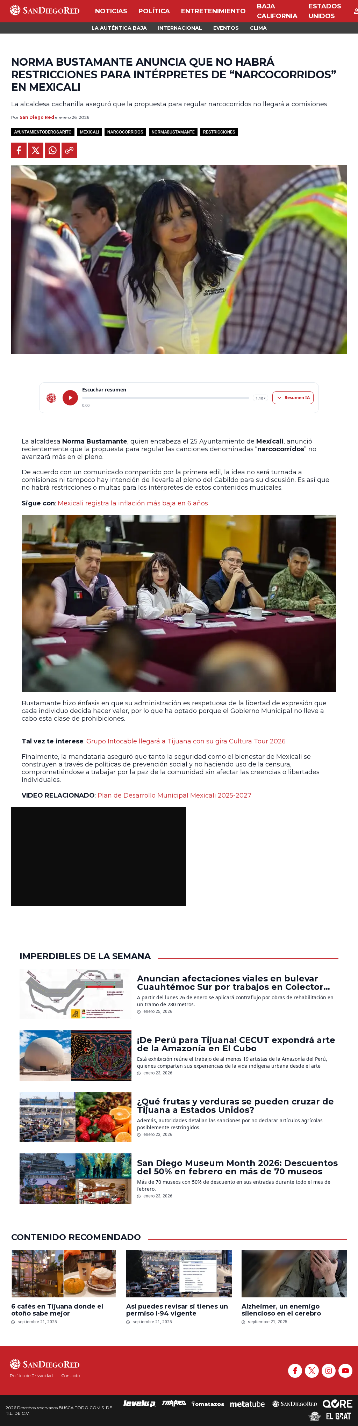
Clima (258, 28)
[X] (312, 1371)
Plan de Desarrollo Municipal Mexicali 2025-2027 (174, 795)
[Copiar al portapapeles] (69, 150)
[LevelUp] (139, 1403)
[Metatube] (247, 1403)
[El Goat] (338, 1416)
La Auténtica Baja (119, 28)
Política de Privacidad (31, 1375)
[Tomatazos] (207, 1403)
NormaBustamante (173, 132)
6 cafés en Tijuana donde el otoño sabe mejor (57, 1310)
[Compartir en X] (35, 150)
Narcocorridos (125, 132)
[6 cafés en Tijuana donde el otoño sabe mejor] (63, 1273)
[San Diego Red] (295, 1403)
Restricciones (219, 132)
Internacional (180, 28)
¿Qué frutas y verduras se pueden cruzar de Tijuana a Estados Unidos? (235, 1105)
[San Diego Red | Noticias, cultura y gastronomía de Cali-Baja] (45, 11)
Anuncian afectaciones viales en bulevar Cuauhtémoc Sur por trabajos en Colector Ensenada (230, 982)
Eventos (226, 28)
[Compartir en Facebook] (19, 150)
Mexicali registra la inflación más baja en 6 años (133, 503)
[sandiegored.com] (51, 398)
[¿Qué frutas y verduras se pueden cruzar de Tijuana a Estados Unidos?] (75, 1117)
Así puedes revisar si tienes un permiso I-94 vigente (177, 1310)
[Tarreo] (174, 1403)
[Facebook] (295, 1371)
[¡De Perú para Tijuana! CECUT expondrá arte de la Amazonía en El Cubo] (75, 1055)
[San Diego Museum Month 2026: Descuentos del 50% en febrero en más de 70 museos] (75, 1178)
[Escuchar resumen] (70, 397)
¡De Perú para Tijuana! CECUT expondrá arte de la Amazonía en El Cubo (236, 1044)
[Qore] (337, 1403)
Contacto (70, 1375)
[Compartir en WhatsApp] (52, 150)
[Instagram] (329, 1371)
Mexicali (89, 132)
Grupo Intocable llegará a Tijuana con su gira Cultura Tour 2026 (186, 741)
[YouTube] (345, 1371)
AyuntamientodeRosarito (43, 132)
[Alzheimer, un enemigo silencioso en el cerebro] (294, 1273)
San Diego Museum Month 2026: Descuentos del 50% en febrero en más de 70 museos (237, 1167)
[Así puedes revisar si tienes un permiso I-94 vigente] (178, 1273)
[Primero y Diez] (315, 1416)
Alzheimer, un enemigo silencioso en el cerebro (281, 1310)
